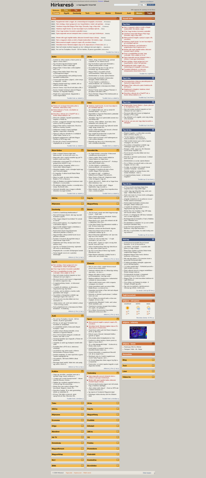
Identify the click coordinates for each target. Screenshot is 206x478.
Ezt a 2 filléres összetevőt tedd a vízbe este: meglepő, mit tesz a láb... (138, 164)
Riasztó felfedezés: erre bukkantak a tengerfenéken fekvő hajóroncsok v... (135, 46)
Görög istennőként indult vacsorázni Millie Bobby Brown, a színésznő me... (102, 287)
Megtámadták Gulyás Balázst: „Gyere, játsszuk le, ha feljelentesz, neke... (139, 106)
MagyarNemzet (58, 449)
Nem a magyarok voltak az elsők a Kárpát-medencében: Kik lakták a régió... (80, 40)
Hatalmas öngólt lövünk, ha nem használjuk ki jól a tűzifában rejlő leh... (78, 29)
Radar (140, 349)
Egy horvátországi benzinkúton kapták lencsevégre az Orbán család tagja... (65, 64)
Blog (125, 360)
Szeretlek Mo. (92, 150)
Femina (90, 443)
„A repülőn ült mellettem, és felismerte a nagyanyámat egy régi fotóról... (136, 207)
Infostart (90, 426)
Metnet (139, 347)
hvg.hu (90, 198)
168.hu (90, 432)
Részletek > (101, 1)
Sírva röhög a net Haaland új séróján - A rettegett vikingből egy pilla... (136, 283)
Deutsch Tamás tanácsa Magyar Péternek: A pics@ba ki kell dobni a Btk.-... (102, 90)
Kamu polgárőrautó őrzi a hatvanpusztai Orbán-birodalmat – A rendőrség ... (68, 307)
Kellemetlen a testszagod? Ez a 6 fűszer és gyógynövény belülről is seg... (66, 162)
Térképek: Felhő (129, 349)
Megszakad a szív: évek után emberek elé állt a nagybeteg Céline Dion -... (103, 221)
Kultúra (55, 371)
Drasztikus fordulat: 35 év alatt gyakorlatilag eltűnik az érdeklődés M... (67, 391)
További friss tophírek (146, 73)
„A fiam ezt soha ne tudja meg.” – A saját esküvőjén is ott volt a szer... (101, 239)
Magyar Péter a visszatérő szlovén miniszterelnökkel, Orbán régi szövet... (101, 72)
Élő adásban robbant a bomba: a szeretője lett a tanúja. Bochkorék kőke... (68, 186)
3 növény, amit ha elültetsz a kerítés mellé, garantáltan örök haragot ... (66, 292)
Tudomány (91, 373)
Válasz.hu (127, 377)
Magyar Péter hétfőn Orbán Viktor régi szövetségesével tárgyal (65, 72)
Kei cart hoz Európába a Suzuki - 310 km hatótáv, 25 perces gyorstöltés (78, 49)
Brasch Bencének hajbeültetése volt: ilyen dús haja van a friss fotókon (103, 235)
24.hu (89, 57)
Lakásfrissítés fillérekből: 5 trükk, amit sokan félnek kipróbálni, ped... (103, 303)
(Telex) (103, 28)
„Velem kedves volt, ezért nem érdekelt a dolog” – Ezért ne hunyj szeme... (68, 303)
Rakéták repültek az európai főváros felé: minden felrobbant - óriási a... (137, 172)
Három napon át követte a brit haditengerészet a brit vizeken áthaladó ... (103, 138)
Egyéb (66, 13)
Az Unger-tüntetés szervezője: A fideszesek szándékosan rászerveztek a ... (102, 154)
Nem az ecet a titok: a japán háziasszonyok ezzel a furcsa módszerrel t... (102, 267)
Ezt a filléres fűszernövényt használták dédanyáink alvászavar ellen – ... (101, 311)
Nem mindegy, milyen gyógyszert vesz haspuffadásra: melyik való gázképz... (80, 24)
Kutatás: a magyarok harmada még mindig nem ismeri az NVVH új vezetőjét (68, 122)
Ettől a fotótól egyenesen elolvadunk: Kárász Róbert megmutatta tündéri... (103, 217)
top (81, 257)
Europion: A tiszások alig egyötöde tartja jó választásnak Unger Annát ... (66, 239)
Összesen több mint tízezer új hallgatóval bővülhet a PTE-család (137, 114)
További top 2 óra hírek (146, 97)
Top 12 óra (127, 130)
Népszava (56, 204)
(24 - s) (106, 44)
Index (54, 57)
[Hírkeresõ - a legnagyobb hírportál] (73, 5)
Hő (136, 349)
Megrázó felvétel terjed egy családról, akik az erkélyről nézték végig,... (67, 84)
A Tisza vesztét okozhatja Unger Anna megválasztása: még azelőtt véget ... (136, 188)
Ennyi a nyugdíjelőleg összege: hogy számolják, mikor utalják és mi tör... (135, 54)
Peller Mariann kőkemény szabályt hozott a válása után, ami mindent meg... (102, 255)
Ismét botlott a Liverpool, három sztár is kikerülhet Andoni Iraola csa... (101, 349)
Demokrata (56, 443)
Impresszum (78, 473)
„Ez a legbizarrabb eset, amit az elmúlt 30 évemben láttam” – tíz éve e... (102, 110)
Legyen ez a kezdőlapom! (146, 1)
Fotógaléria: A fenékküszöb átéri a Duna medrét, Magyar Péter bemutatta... (101, 170)
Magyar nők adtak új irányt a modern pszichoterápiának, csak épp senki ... (100, 275)
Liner (125, 371)
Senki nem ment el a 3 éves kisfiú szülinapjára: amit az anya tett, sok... (139, 195)
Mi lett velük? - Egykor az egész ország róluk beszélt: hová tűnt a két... (103, 243)
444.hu (54, 198)
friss (77, 257)
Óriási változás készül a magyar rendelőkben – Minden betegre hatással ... (138, 271)
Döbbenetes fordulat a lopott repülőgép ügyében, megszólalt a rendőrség (65, 130)
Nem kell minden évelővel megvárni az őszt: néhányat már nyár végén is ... (80, 47)
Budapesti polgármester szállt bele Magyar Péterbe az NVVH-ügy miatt (66, 138)
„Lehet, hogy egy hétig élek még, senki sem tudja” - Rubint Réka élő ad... (137, 191)
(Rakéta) (107, 33)
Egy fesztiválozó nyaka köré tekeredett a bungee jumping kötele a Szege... (101, 64)
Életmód (118, 13)
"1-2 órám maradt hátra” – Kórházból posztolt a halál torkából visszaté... (138, 267)
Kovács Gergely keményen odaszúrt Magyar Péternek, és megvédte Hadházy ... (67, 90)
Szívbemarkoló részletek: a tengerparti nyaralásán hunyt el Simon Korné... (136, 275)
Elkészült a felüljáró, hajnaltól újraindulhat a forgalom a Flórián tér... (66, 118)
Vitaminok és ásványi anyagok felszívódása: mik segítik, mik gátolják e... (103, 307)
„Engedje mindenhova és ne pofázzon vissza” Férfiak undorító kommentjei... (138, 199)
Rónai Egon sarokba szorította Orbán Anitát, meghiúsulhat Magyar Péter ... (137, 251)
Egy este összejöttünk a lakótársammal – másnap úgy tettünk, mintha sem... (137, 287)
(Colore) (85, 31)
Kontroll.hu (91, 460)
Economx (56, 420)
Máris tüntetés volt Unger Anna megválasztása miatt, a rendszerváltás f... (103, 190)
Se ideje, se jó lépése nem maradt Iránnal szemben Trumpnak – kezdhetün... (137, 168)
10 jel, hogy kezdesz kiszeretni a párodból (69, 31)
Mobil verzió (87, 473)
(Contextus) (105, 26)
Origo (54, 426)
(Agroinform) (107, 47)
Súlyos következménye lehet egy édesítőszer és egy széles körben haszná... (103, 247)
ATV (53, 103)
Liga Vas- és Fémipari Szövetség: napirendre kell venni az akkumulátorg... (67, 247)
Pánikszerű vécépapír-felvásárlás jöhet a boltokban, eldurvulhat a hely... (66, 106)
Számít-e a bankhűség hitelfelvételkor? (65, 212)
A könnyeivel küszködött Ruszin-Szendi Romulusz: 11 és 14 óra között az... (136, 243)
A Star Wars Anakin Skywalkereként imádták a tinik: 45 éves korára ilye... (103, 225)
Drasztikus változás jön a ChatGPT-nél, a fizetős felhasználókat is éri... (137, 94)
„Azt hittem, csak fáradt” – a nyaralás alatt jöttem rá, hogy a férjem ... (137, 247)
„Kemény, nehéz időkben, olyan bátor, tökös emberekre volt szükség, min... (102, 122)
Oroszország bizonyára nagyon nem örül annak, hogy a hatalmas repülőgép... (103, 385)
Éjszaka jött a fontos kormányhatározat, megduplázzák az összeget (65, 142)
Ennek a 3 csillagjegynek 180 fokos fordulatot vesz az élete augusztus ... (138, 215)
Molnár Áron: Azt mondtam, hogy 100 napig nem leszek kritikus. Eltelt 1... (137, 211)
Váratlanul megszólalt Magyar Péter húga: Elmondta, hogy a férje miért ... (79, 26)
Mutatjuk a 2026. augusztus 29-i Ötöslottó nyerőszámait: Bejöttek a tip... (137, 149)
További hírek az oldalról (74, 98)
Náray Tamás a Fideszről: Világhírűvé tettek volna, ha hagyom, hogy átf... (102, 178)
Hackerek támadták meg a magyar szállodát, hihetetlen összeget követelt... (67, 190)
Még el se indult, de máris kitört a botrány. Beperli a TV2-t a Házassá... (66, 178)
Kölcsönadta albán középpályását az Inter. (102, 338)
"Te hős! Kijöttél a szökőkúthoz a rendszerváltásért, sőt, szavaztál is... (135, 137)
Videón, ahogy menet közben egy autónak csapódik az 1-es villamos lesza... (102, 60)
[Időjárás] (138, 338)
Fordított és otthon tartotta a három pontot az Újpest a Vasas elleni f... (67, 60)
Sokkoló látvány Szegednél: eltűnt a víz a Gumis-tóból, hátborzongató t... (66, 166)
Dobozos (56, 10)
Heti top (126, 239)
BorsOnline (92, 466)
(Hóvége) (107, 24)
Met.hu (133, 347)
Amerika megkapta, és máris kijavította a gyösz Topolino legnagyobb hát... (68, 355)
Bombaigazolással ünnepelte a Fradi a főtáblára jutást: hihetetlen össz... (139, 219)
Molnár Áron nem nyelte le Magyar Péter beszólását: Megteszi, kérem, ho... (65, 387)
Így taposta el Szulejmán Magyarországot (101, 392)
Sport (97, 13)
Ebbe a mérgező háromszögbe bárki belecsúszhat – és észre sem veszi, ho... (66, 154)
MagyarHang (92, 204)
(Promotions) (107, 21)
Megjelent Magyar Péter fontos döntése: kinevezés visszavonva (136, 255)
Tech (87, 13)
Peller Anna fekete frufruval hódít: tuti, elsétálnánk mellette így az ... (100, 231)
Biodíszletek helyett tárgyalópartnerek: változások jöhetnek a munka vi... (65, 231)
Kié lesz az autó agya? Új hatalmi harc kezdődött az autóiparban (65, 323)
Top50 (149, 13)
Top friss (126, 24)
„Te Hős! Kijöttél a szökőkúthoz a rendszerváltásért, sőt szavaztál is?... (100, 166)
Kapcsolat (69, 473)
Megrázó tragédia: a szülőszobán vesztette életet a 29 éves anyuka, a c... (137, 134)
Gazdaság (77, 13)
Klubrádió (91, 454)
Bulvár (108, 13)
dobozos (71, 257)
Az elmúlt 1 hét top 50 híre (144, 290)
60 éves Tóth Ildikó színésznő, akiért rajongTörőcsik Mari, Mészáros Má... (64, 395)
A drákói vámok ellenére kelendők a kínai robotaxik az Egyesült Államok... (66, 331)
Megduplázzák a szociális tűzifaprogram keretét (68, 250)
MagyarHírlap (57, 454)
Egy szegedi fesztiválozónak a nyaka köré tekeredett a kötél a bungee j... (102, 134)
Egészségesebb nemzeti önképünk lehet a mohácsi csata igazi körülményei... (80, 33)
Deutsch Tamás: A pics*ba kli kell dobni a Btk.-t (68, 87)
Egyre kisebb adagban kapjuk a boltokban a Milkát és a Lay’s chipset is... (66, 227)
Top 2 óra (126, 78)
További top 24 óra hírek (145, 235)
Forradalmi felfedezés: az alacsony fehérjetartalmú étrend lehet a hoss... (135, 70)
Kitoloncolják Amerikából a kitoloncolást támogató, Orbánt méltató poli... (136, 203)
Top (76, 10)
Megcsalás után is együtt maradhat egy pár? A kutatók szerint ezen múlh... (67, 158)
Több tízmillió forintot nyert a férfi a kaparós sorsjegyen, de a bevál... (137, 141)
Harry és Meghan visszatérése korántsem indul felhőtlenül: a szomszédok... (68, 182)
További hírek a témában (74, 398)
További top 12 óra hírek (145, 179)
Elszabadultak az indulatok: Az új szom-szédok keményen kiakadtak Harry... (139, 223)
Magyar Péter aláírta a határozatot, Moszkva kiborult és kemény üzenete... (67, 126)
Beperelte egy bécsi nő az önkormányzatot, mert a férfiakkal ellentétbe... (102, 142)
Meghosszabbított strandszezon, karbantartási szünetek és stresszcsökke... (103, 279)
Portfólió (90, 420)
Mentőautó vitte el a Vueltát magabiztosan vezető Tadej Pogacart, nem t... (102, 357)
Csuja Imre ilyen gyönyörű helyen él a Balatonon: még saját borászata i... (135, 227)
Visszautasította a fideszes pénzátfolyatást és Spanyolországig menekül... (138, 82)
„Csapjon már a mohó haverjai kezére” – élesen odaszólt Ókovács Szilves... (68, 379)
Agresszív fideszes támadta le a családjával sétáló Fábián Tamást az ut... (67, 134)
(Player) (94, 42)
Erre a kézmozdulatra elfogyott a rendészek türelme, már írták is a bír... (66, 335)
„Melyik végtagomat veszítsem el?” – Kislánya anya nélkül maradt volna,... (103, 162)
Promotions (92, 449)
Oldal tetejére (147, 473)
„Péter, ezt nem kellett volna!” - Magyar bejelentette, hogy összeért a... (101, 186)
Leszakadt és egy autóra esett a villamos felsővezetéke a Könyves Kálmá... (66, 351)
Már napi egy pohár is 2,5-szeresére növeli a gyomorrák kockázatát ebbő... (138, 259)
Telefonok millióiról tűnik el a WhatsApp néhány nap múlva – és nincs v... (103, 271)
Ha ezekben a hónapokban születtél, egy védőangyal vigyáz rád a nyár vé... (136, 145)
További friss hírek (112, 52)
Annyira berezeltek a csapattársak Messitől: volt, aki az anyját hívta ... (102, 353)
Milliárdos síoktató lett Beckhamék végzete (102, 228)
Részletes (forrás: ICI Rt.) (144, 318)
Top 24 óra (127, 184)
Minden (139, 13)
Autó (129, 13)
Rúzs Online (57, 150)
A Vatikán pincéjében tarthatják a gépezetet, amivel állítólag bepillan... (137, 263)
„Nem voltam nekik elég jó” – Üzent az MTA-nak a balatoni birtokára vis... (103, 388)
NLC (54, 460)
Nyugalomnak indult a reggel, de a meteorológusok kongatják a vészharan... (80, 21)
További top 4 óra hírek (146, 125)
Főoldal (56, 13)
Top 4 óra (126, 102)
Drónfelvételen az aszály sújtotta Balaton (137, 161)
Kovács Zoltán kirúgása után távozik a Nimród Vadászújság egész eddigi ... (103, 130)
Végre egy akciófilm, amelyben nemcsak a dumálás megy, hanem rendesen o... (66, 375)
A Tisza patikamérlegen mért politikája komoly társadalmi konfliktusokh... (67, 76)
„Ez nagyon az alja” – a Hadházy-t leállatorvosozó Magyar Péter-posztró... (101, 174)
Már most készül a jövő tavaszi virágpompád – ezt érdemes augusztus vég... (67, 280)
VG (88, 437)
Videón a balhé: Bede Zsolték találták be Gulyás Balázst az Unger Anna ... (101, 158)
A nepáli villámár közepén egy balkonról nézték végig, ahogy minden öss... (103, 126)
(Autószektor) (105, 49)
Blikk (54, 466)
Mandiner (56, 432)
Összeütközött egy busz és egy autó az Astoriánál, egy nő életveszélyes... (101, 68)
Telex (54, 403)
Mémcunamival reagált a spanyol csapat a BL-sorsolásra (74, 42)
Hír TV (54, 437)
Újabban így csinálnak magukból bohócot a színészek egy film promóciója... (66, 383)
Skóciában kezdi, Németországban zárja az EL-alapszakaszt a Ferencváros (80, 45)
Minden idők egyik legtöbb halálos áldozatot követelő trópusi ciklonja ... (78, 37)
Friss (66, 10)
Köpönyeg (127, 347)
